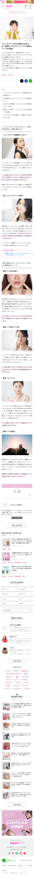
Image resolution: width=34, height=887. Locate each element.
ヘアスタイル (25, 679)
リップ (16, 679)
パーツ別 (26, 682)
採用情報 (30, 865)
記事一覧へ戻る (17, 525)
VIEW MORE (17, 661)
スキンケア (10, 73)
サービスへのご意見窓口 (20, 847)
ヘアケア (4, 599)
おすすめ (10, 562)
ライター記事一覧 (17, 518)
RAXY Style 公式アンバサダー (13, 673)
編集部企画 (17, 562)
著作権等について (22, 865)
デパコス (25, 685)
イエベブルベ (9, 682)
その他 (20, 603)
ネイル (20, 599)
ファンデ (7, 688)
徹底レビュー (9, 676)
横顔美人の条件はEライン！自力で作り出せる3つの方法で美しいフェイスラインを (17, 254)
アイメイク (5, 594)
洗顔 (9, 549)
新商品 (4, 549)
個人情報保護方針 (12, 865)
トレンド (8, 679)
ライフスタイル (17, 688)
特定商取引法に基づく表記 (16, 849)
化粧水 (8, 685)
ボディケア (22, 594)
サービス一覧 (5, 873)
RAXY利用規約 (10, 847)
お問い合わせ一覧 (13, 873)
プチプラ (24, 562)
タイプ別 (27, 688)
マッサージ (11, 75)
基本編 (25, 673)
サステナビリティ (23, 873)
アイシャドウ (25, 676)
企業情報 (4, 865)
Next (29, 495)
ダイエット (16, 685)
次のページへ (17, 486)
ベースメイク (22, 589)
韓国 (17, 676)
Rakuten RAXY (9, 7)
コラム (4, 603)
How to (4, 75)
